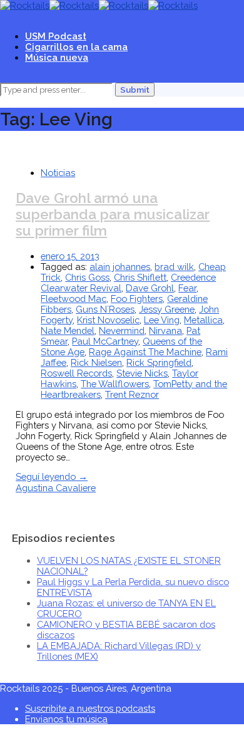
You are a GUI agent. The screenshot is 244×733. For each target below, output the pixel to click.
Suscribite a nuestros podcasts (90, 708)
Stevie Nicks (142, 373)
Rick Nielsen (96, 362)
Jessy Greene (167, 309)
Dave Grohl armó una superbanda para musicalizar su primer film (113, 214)
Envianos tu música (66, 719)
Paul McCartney (105, 341)
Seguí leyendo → (52, 476)
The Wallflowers (115, 383)
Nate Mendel (67, 330)
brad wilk (174, 266)
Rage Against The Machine (145, 351)
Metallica (203, 320)
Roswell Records (76, 373)
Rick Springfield (158, 362)
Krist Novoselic (108, 320)
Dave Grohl (150, 288)
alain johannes (119, 266)
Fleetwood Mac (73, 298)
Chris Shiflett (140, 277)
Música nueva (56, 57)
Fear (187, 288)
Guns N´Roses (105, 309)
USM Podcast (55, 36)
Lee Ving (162, 320)
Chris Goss (87, 277)
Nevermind (122, 330)
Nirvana (165, 330)
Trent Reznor (132, 394)
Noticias (58, 172)
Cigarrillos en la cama (76, 46)
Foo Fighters (137, 298)
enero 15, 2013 (70, 256)
